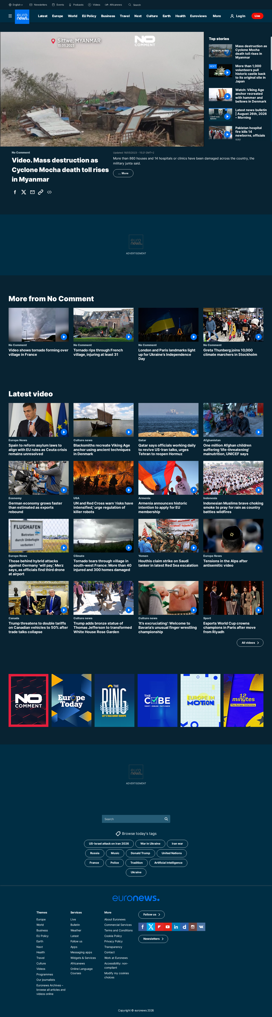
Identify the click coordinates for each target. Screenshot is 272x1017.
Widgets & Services (83, 957)
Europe (57, 16)
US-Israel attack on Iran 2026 (109, 843)
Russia (94, 853)
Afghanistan (212, 440)
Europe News (18, 440)
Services (76, 912)
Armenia (144, 498)
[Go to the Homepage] (22, 17)
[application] (102, 89)
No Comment (18, 344)
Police (115, 862)
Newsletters (151, 939)
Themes (41, 912)
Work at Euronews (116, 957)
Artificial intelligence (168, 862)
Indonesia (210, 498)
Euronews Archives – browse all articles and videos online (51, 989)
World (72, 16)
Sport (207, 618)
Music (115, 853)
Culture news (82, 440)
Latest (42, 16)
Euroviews (198, 16)
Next (138, 16)
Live (257, 16)
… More (123, 173)
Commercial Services (118, 925)
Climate (78, 555)
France (94, 862)
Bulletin (75, 925)
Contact (109, 952)
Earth (167, 16)
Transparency (113, 947)
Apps (73, 947)
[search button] (130, 5)
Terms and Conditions (118, 930)
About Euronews (114, 919)
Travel (125, 16)
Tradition (136, 862)
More (107, 912)
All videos (248, 642)
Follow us (76, 941)
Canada (14, 618)
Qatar (142, 440)
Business (108, 16)
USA (76, 498)
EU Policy (89, 16)
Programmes (44, 974)
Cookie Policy (113, 936)
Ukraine (136, 872)
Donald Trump (140, 853)
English (16, 4)
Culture (152, 16)
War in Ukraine (150, 843)
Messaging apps (81, 952)
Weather (75, 930)
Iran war (177, 843)
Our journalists (45, 980)
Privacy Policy (113, 941)
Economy (15, 498)
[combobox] (150, 5)
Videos (40, 968)
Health (180, 16)
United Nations (172, 853)
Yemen (143, 555)
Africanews (77, 963)
